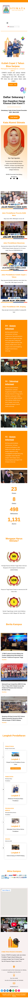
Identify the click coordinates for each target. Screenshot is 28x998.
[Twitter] (2, 991)
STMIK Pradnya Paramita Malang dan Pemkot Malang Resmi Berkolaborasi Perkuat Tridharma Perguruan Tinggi (12, 655)
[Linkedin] (7, 991)
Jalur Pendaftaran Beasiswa (14, 243)
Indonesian (11, 26)
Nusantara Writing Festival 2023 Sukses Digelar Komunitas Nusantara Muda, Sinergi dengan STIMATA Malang (13, 718)
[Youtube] (16, 991)
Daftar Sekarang (15, 768)
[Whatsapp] (13, 991)
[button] (7, 23)
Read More (4, 659)
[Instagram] (19, 991)
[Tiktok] (10, 991)
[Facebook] (5, 991)
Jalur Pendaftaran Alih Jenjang (14, 307)
